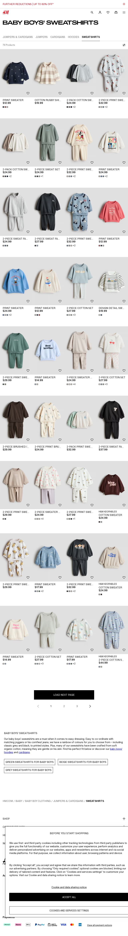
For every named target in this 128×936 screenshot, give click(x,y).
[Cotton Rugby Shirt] (48, 73)
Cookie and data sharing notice (69, 887)
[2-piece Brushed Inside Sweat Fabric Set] (16, 420)
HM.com (8, 801)
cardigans (24, 752)
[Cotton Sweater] (112, 485)
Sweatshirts (95, 801)
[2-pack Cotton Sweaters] (80, 73)
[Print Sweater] (16, 73)
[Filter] (123, 45)
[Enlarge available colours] (6, 107)
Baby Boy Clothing (37, 801)
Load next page (64, 694)
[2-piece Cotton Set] (80, 281)
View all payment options (99, 925)
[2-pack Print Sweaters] (80, 420)
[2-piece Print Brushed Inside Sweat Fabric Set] (48, 420)
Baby (19, 801)
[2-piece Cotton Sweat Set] (112, 630)
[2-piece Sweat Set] (48, 142)
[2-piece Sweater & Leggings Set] (80, 350)
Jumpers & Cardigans (68, 801)
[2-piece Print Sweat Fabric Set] (112, 73)
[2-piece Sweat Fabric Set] (16, 212)
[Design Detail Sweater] (112, 281)
